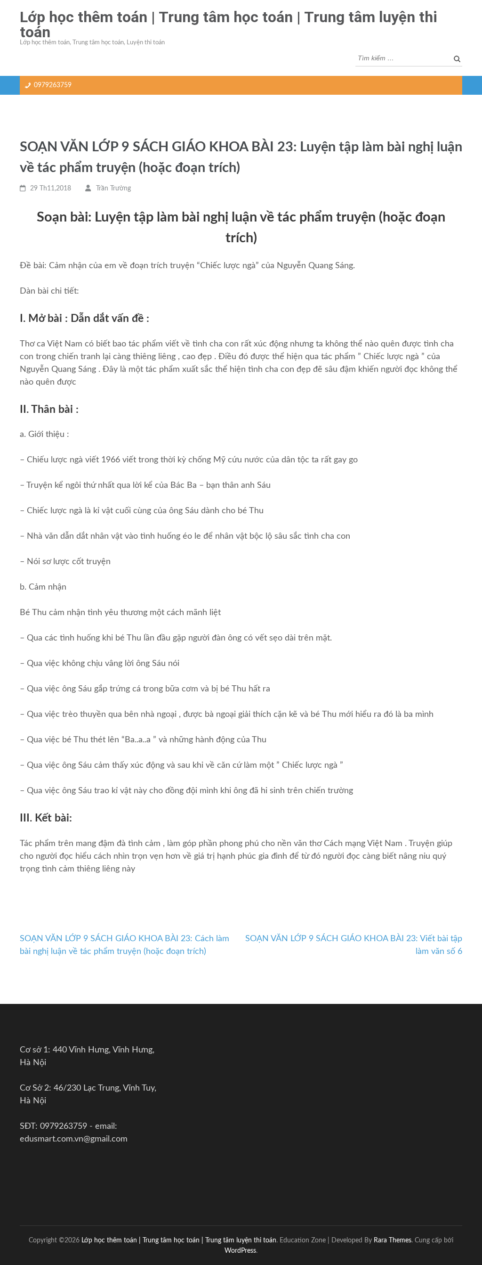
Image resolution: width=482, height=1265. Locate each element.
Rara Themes (392, 1240)
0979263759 (53, 85)
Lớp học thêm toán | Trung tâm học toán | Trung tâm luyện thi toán (228, 24)
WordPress (240, 1250)
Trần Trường (113, 188)
